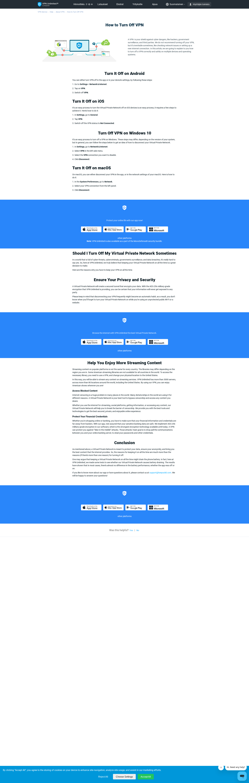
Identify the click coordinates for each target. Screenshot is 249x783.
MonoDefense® (141, 241)
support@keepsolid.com (160, 472)
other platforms (125, 351)
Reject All (103, 777)
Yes (131, 530)
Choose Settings (124, 777)
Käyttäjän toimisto (201, 4)
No (137, 530)
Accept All (146, 777)
